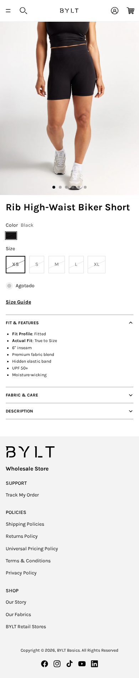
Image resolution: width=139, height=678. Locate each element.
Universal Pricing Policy (32, 549)
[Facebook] (44, 663)
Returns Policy (22, 536)
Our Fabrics (18, 614)
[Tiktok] (69, 663)
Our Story (16, 602)
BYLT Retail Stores (26, 627)
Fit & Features (22, 322)
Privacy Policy (21, 573)
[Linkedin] (94, 663)
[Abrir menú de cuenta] (115, 11)
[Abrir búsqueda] (23, 11)
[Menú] (8, 10)
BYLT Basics (68, 650)
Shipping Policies (25, 524)
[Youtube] (82, 663)
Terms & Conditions (28, 561)
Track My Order (22, 495)
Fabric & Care (22, 395)
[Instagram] (57, 663)
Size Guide (18, 302)
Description (19, 411)
